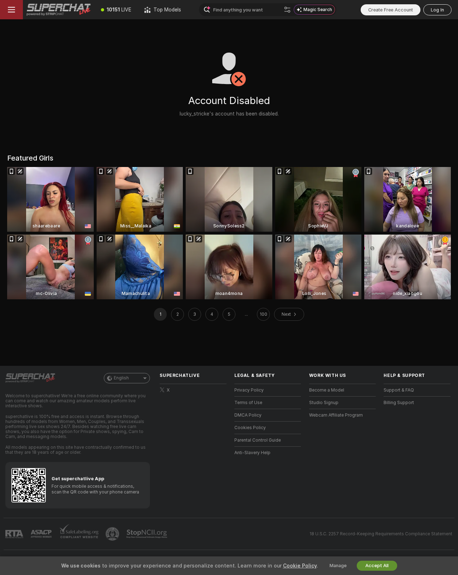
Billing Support (399, 402)
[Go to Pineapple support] (113, 534)
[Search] (287, 10)
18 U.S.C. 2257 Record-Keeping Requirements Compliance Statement (381, 533)
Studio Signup (323, 402)
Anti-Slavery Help (252, 452)
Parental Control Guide (257, 440)
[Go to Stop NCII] (147, 534)
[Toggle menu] (11, 9)
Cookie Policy (300, 566)
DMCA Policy (248, 415)
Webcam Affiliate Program (336, 415)
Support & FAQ (399, 390)
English (121, 377)
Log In (437, 10)
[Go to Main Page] (58, 9)
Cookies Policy (250, 427)
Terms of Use (248, 402)
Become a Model (326, 390)
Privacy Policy (249, 390)
